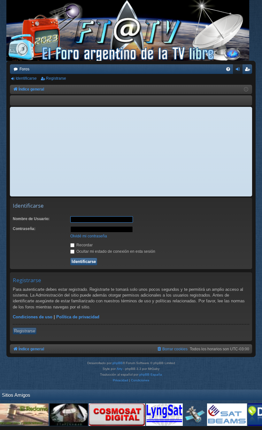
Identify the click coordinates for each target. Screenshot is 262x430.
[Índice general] (131, 30)
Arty (119, 368)
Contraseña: (24, 229)
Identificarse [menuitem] (239, 70)
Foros (24, 69)
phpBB (117, 363)
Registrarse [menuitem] (248, 70)
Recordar (84, 245)
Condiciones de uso (32, 317)
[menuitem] (228, 69)
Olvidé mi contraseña (88, 236)
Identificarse (26, 78)
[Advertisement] (131, 151)
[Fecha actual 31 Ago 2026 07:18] (246, 89)
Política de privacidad (77, 317)
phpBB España (150, 374)
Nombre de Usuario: (31, 219)
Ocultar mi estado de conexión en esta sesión (115, 251)
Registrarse (56, 78)
